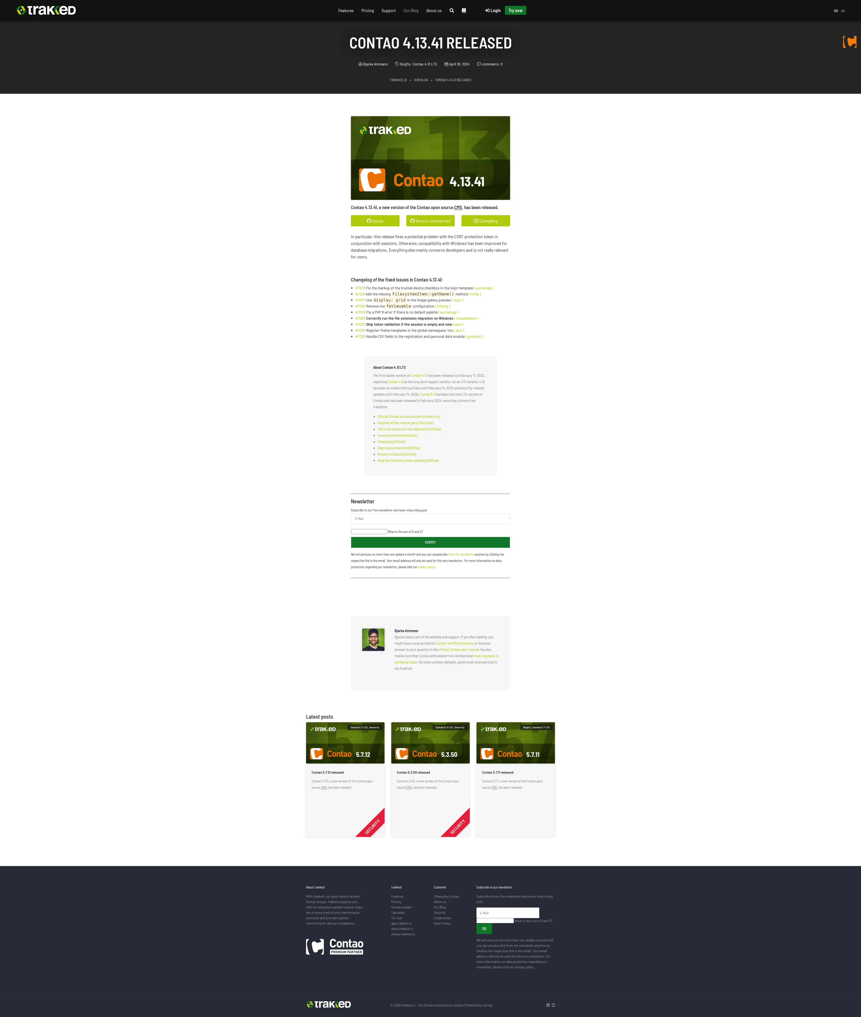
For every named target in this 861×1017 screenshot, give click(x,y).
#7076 (360, 287)
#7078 (360, 312)
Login (496, 10)
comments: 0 (492, 63)
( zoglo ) (458, 299)
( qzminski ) (474, 336)
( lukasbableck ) (466, 318)
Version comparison (433, 220)
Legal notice (442, 918)
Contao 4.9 (395, 381)
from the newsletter (461, 554)
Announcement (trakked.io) (397, 435)
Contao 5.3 (427, 394)
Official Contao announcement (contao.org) (409, 416)
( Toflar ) (475, 293)
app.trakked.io (401, 923)
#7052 (360, 324)
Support (389, 10)
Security (440, 912)
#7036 (360, 336)
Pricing (367, 10)
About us (434, 10)
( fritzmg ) (442, 305)
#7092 (360, 305)
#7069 (360, 318)
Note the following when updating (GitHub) (408, 460)
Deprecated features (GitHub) (399, 447)
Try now (516, 10)
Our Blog (411, 10)
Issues (377, 220)
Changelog (488, 220)
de (836, 10)
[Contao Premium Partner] (334, 947)
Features (346, 10)
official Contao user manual (459, 649)
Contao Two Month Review (455, 643)
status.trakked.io (403, 934)
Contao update (401, 907)
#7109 (360, 293)
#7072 (360, 299)
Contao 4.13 (419, 375)
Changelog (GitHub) (391, 441)
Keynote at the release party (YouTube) (405, 422)
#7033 (360, 330)
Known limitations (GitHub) (397, 454)
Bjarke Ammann (375, 63)
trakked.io (398, 80)
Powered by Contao (479, 1005)
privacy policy (426, 567)
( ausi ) (458, 324)
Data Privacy (442, 923)
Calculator (398, 912)
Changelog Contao (446, 896)
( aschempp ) (484, 287)
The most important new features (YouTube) (409, 429)
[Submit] (484, 928)
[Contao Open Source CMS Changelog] (850, 41)
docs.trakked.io (402, 928)
